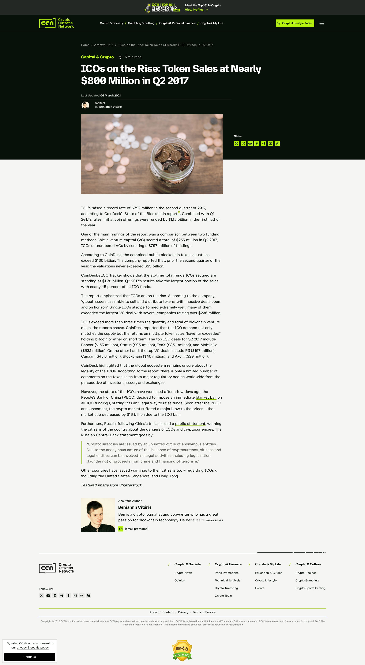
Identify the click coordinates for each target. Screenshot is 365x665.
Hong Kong (168, 476)
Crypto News (183, 573)
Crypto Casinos (306, 573)
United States (117, 476)
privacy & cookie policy (33, 647)
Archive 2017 (103, 45)
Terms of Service (204, 612)
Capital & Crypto (97, 56)
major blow (170, 408)
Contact (167, 612)
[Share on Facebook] (256, 143)
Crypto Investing (226, 588)
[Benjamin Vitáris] (98, 515)
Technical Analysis (227, 580)
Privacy (183, 612)
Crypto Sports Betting (310, 588)
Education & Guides (268, 573)
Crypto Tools (223, 596)
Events (259, 588)
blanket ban (206, 397)
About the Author (130, 501)
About (154, 612)
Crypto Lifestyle (266, 580)
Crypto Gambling (307, 580)
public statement (190, 423)
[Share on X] (236, 143)
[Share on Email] (270, 143)
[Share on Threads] (243, 143)
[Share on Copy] (277, 143)
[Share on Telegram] (263, 143)
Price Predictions (226, 573)
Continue (29, 657)
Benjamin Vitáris (110, 107)
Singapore (141, 476)
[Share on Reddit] (250, 143)
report (172, 213)
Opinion (179, 580)
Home (85, 45)
